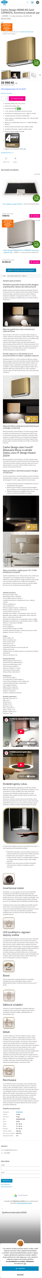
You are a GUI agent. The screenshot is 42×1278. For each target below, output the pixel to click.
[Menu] (38, 2)
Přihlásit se (7, 1181)
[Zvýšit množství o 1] (8, 97)
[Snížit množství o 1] (8, 100)
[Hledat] (27, 2)
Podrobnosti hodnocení (26, 32)
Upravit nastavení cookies (24, 1203)
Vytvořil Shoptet (23, 1195)
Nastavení (20, 1275)
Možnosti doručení (6, 93)
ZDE (25, 149)
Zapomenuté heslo (6, 1187)
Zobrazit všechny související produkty (21, 270)
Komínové (19, 1112)
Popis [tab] (4, 276)
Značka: (9, 34)
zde (25, 1264)
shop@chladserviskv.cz (11, 1150)
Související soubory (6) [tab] (14, 276)
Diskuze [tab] (24, 276)
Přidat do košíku (18, 98)
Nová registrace (5, 1185)
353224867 (7, 1153)
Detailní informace (6, 153)
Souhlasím (21, 1268)
